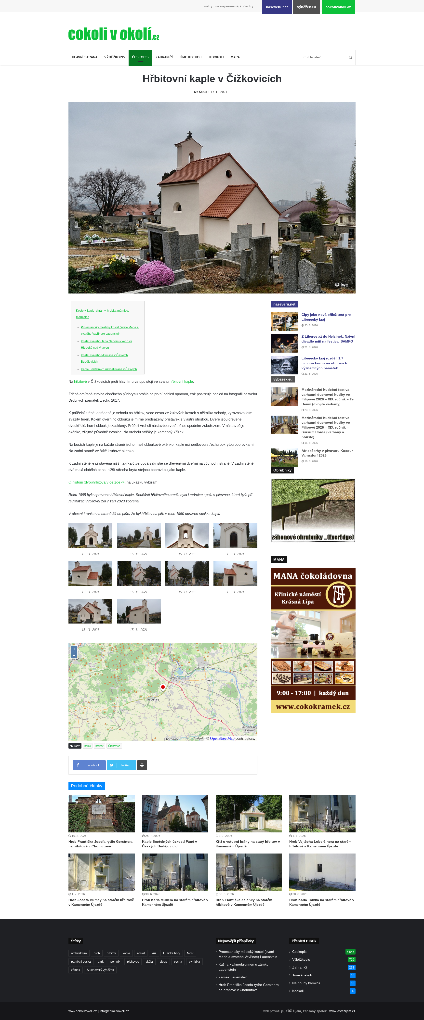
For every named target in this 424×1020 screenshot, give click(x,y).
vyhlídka (194, 961)
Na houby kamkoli (306, 983)
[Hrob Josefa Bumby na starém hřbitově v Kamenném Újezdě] (101, 872)
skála (149, 961)
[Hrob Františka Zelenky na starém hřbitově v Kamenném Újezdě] (249, 872)
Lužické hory (171, 953)
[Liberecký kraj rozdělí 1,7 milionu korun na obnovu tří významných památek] (284, 365)
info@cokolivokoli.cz (114, 1011)
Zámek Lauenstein (233, 977)
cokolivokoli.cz (338, 7)
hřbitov (99, 745)
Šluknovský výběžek (100, 970)
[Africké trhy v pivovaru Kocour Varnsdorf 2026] (284, 457)
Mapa (235, 57)
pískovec (133, 961)
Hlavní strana (84, 57)
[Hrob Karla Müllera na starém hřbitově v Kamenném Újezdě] (175, 872)
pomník (115, 961)
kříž (154, 953)
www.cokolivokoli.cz (82, 1011)
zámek (75, 970)
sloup (163, 961)
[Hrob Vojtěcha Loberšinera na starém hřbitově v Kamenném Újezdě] (322, 813)
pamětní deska (81, 961)
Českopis (140, 57)
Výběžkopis (114, 57)
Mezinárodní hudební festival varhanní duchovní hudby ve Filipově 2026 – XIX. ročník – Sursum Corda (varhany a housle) (326, 427)
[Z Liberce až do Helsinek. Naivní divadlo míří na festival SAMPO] (284, 343)
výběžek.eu (306, 7)
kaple (87, 745)
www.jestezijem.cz (342, 1011)
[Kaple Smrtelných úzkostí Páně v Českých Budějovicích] (175, 813)
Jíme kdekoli (191, 57)
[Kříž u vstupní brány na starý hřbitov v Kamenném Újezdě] (249, 813)
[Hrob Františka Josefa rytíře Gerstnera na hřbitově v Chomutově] (101, 813)
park (101, 961)
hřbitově (80, 381)
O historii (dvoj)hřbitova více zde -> (96, 482)
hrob (97, 953)
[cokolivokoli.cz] (113, 33)
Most (190, 953)
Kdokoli (216, 57)
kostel (141, 953)
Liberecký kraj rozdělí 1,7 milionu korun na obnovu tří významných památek (325, 363)
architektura (79, 953)
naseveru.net (277, 7)
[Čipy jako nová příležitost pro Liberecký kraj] (284, 321)
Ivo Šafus (200, 92)
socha (178, 961)
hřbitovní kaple (181, 381)
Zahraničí (164, 57)
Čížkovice (114, 745)
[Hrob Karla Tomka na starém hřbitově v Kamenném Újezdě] (322, 872)
